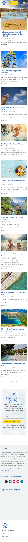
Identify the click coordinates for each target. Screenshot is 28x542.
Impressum (4, 539)
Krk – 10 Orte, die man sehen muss (12, 329)
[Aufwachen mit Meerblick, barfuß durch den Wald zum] (20, 512)
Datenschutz (5, 536)
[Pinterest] (14, 481)
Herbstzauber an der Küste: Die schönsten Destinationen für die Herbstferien (11, 34)
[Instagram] (6, 481)
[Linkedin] (21, 481)
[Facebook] (10, 481)
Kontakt (4, 533)
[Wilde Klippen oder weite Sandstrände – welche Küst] (20, 504)
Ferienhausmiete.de (5, 470)
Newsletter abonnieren (12, 421)
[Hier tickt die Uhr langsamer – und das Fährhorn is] (20, 496)
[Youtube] (17, 481)
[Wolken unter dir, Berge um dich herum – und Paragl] (7, 512)
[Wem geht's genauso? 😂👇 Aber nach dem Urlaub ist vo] (7, 504)
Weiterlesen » (4, 47)
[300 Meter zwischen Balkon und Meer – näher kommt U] (7, 496)
